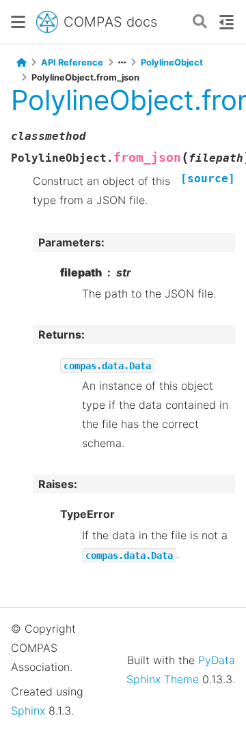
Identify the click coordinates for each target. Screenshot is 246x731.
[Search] (200, 22)
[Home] (21, 62)
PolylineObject (172, 62)
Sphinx (28, 710)
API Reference (72, 62)
